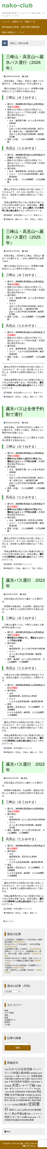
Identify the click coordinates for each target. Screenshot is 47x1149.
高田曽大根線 (31, 1117)
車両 (6, 1015)
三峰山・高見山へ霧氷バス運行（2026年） (25, 62)
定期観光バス (10, 1020)
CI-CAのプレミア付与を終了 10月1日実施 (22, 944)
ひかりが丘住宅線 (20, 1069)
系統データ (30, 22)
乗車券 (7, 1022)
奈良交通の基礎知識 (30, 27)
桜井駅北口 (23, 1098)
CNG (6, 1069)
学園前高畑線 (31, 1092)
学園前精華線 (20, 1092)
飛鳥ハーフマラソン (34, 1114)
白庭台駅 (12, 1100)
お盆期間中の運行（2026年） (17, 949)
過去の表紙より (9, 32)
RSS (8, 1132)
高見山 (32, 219)
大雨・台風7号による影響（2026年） (20, 970)
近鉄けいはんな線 (18, 1110)
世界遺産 (33, 1073)
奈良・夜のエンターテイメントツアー (19, 1089)
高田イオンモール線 (16, 1117)
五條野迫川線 (19, 1079)
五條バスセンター (23, 1076)
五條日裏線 (9, 1079)
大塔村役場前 (35, 1082)
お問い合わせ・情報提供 (35, 1146)
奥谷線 (11, 1092)
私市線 (15, 1105)
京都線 (33, 1079)
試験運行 (23, 1104)
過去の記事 (9, 921)
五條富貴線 (36, 1076)
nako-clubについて (37, 1143)
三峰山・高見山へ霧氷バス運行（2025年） (25, 237)
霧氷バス (19, 219)
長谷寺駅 (30, 1110)
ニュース (6, 22)
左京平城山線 (17, 1094)
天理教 (38, 1086)
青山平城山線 (19, 1113)
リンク (22, 32)
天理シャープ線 (23, 1085)
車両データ (17, 22)
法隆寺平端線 (33, 1098)
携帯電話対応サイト (13, 1098)
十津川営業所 (15, 1081)
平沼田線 (28, 1095)
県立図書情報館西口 (23, 1100)
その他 (7, 1024)
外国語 (25, 1081)
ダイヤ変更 (9, 1013)
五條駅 (27, 1079)
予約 (26, 219)
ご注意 (26, 1143)
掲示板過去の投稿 (10, 27)
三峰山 (40, 219)
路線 (26, 76)
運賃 (6, 1017)
